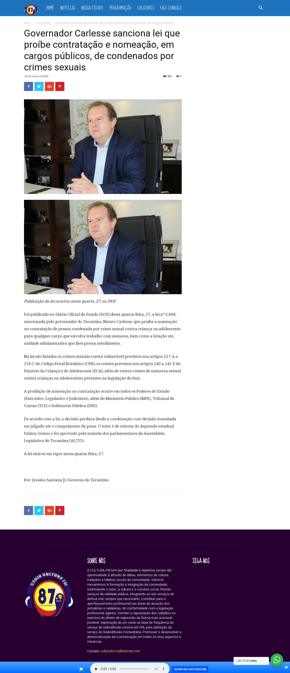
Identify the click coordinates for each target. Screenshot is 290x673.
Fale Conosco (170, 8)
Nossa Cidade (92, 8)
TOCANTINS (42, 23)
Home (50, 8)
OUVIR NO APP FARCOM (190, 669)
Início (27, 23)
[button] (260, 8)
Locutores (146, 8)
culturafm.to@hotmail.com (120, 651)
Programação (120, 8)
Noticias (67, 8)
